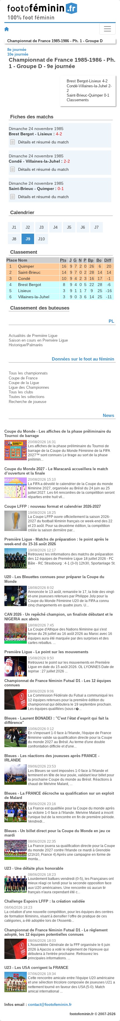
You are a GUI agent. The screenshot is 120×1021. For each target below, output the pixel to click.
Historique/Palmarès (26, 345)
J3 (41, 227)
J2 (28, 227)
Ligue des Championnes (29, 387)
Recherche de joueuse (27, 401)
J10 (41, 239)
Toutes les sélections (27, 397)
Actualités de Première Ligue (33, 335)
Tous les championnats (28, 373)
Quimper (45, 188)
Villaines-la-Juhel (43, 161)
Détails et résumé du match (43, 142)
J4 (55, 227)
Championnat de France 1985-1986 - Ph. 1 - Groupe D (55, 41)
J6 (83, 227)
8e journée (16, 49)
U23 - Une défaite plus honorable (33, 868)
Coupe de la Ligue (24, 383)
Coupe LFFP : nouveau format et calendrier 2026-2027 (52, 506)
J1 (14, 227)
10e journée (17, 54)
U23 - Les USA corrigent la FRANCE (36, 967)
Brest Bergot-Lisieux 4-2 (87, 81)
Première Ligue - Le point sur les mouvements (46, 652)
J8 (14, 239)
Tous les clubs (21, 392)
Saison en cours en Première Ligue (38, 340)
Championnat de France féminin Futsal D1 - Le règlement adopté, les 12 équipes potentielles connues (55, 932)
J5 (69, 227)
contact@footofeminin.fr (50, 1004)
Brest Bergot (21, 134)
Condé (15, 161)
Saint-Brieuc (21, 188)
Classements (78, 100)
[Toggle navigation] (107, 29)
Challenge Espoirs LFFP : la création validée (44, 901)
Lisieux (45, 134)
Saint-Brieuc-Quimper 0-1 (88, 95)
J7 (96, 227)
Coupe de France (23, 378)
